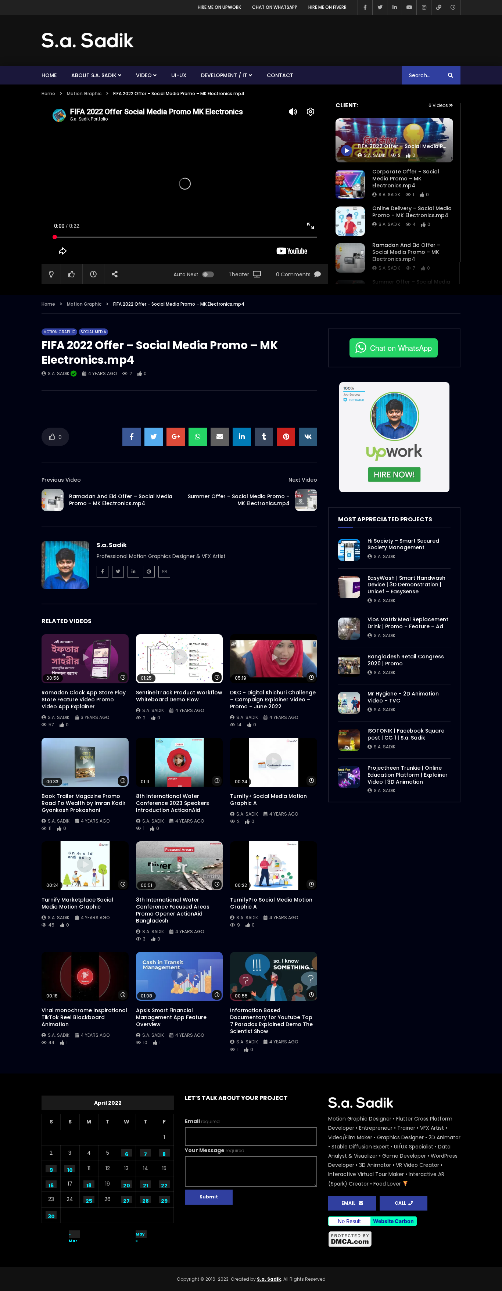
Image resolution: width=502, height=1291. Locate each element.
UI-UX (178, 75)
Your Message (214, 1150)
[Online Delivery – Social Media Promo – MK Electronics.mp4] (350, 221)
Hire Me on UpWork (219, 7)
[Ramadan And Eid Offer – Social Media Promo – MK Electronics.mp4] (350, 258)
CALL (401, 1203)
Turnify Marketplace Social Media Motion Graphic (77, 903)
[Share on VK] (308, 437)
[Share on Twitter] (153, 437)
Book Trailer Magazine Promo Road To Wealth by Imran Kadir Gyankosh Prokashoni (84, 803)
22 (164, 1185)
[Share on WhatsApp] (198, 437)
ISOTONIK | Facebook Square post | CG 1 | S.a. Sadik (405, 734)
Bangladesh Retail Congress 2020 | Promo (405, 660)
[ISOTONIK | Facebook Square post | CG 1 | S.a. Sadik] (349, 740)
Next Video (302, 479)
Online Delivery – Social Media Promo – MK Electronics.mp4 (412, 212)
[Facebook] (365, 7)
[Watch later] (453, 7)
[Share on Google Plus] (175, 437)
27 (126, 1200)
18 (89, 1185)
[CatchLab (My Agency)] (438, 7)
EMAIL (350, 1203)
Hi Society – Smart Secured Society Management (403, 544)
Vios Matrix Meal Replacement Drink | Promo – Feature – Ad (407, 623)
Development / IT (224, 75)
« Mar (73, 1234)
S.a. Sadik (389, 194)
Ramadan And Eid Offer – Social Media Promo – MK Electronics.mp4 (406, 252)
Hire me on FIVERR (327, 7)
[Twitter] (379, 7)
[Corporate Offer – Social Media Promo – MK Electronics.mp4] (350, 184)
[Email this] (220, 437)
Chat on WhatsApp (274, 7)
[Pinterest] (149, 572)
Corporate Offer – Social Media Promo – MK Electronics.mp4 (405, 178)
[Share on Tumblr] (264, 437)
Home (49, 75)
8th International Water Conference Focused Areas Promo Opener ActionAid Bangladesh (172, 910)
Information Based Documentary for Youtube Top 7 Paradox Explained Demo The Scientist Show (271, 1021)
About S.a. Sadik (93, 75)
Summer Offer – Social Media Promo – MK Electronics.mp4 (239, 500)
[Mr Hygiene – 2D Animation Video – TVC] (349, 703)
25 (89, 1200)
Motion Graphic (84, 93)
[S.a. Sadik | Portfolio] (88, 40)
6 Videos (439, 105)
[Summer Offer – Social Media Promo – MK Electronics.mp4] (306, 500)
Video (144, 75)
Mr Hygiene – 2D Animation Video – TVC (403, 697)
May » (140, 1234)
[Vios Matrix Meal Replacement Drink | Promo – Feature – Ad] (349, 629)
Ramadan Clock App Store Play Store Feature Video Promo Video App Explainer (84, 699)
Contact (280, 75)
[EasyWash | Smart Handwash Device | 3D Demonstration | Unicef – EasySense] (349, 587)
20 (126, 1185)
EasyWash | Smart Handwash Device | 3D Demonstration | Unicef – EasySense (406, 585)
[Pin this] (286, 437)
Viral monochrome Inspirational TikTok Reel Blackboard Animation (84, 1017)
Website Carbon (393, 1221)
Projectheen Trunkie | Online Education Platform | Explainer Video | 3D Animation (407, 774)
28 (145, 1200)
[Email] (164, 572)
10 (70, 1169)
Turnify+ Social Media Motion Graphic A (268, 799)
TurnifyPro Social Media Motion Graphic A (271, 903)
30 (51, 1216)
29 (164, 1200)
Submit (209, 1197)
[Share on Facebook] (131, 437)
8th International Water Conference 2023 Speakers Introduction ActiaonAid (172, 803)
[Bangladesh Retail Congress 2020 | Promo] (349, 666)
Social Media (93, 332)
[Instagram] (423, 7)
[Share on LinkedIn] (242, 437)
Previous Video (61, 479)
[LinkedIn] (394, 7)
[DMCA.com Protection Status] (394, 1239)
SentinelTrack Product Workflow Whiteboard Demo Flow (179, 696)
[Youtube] (409, 7)
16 (51, 1185)
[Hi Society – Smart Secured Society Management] (349, 550)
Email (202, 1121)
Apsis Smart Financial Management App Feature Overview (171, 1017)
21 (145, 1185)
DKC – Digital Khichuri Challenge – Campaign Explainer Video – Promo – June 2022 (273, 699)
